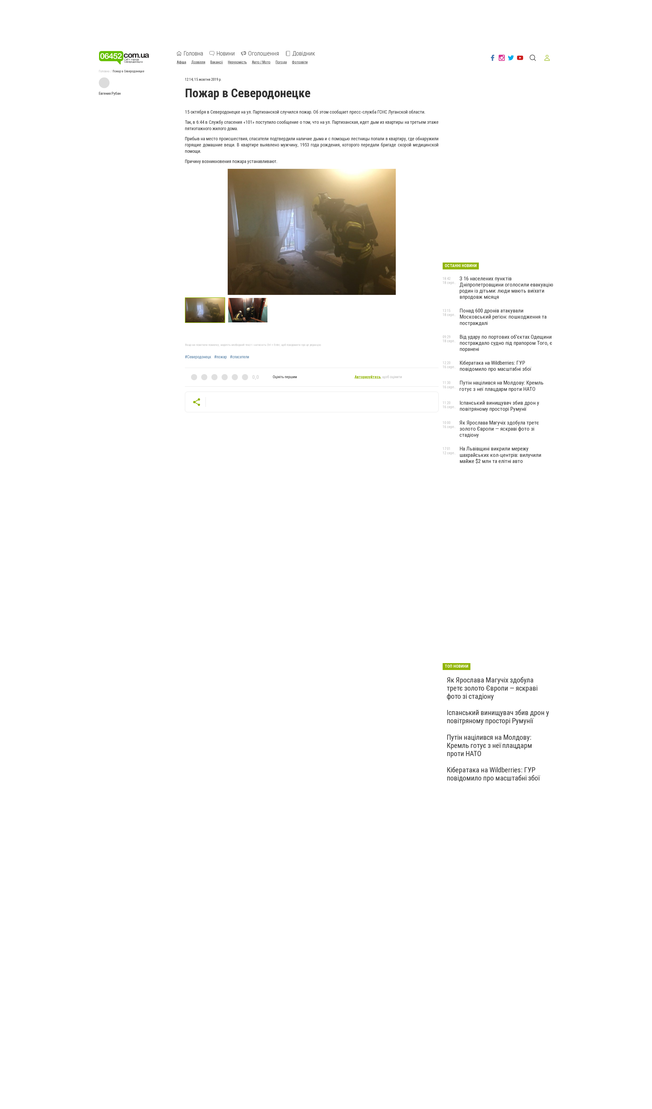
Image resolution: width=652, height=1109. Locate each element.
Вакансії (216, 62)
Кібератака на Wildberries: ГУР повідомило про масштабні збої (495, 366)
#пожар (220, 357)
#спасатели (239, 357)
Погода (281, 62)
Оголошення (263, 53)
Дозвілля (198, 62)
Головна (193, 53)
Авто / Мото (261, 62)
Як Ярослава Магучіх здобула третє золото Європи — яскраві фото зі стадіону (499, 429)
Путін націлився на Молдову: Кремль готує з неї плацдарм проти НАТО (501, 386)
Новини (225, 53)
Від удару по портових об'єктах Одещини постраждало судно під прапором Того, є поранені (505, 343)
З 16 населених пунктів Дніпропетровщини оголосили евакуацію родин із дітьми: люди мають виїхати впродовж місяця (506, 288)
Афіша (181, 62)
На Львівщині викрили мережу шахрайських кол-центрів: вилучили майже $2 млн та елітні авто (500, 455)
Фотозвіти (300, 62)
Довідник (303, 53)
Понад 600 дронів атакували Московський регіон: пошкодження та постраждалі (503, 317)
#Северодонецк (198, 357)
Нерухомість (237, 62)
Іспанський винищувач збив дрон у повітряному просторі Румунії (499, 406)
